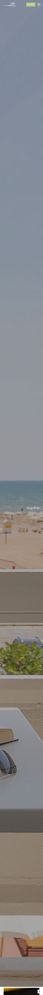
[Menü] (38, 4)
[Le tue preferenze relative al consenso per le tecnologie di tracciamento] (39, 991)
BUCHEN (31, 4)
